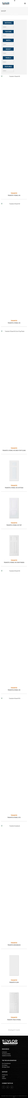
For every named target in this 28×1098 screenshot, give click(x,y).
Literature (4, 1052)
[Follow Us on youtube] (11, 1087)
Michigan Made (6, 1067)
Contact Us (5, 1075)
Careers (4, 1078)
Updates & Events (6, 1055)
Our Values (4, 1065)
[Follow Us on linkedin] (7, 1087)
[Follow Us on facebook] (3, 1087)
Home (11, 14)
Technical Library (6, 1054)
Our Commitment (6, 1063)
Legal (3, 1076)
